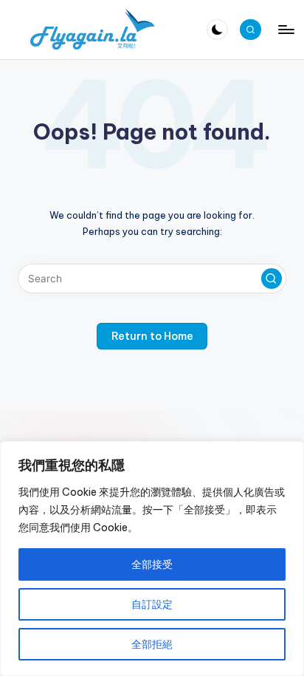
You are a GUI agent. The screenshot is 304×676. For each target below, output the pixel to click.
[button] (271, 278)
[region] (152, 558)
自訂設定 (152, 604)
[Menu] (285, 29)
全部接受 (152, 564)
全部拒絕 (152, 644)
